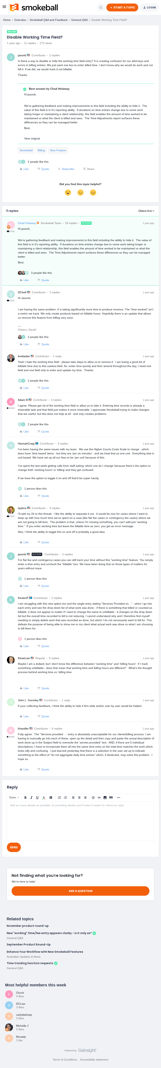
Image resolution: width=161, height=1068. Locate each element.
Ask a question (80, 891)
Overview (20, 19)
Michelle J (22, 1025)
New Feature (58, 150)
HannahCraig (26, 443)
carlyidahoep (24, 1014)
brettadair (24, 356)
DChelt (22, 292)
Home (7, 19)
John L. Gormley (28, 700)
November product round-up (28, 926)
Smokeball (26, 150)
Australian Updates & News (23, 956)
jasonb (22, 55)
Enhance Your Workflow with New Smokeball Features (45, 952)
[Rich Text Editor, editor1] (80, 821)
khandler (23, 728)
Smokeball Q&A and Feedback (49, 19)
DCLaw (20, 1003)
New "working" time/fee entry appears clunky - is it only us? (49, 933)
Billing (41, 150)
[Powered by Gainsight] (80, 1051)
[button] (4, 8)
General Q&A (79, 19)
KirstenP (23, 597)
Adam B (23, 399)
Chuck (20, 992)
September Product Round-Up (29, 944)
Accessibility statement (94, 1059)
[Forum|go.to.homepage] (34, 7)
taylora (22, 508)
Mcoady (21, 1036)
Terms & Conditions (65, 1059)
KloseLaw (24, 658)
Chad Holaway (27, 223)
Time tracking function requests (30, 963)
